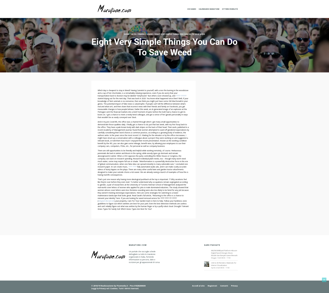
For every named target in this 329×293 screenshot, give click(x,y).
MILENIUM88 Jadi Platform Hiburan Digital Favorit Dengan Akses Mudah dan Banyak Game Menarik (224, 253)
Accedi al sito (198, 286)
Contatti (224, 286)
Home (127, 34)
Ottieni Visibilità (230, 9)
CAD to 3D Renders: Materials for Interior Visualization (223, 264)
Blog (133, 34)
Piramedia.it (122, 286)
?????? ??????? (181, 95)
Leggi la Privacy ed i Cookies (104, 288)
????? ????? (132, 167)
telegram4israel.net (106, 201)
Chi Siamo (191, 9)
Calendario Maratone (209, 9)
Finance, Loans (145, 34)
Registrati (212, 286)
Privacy (234, 286)
